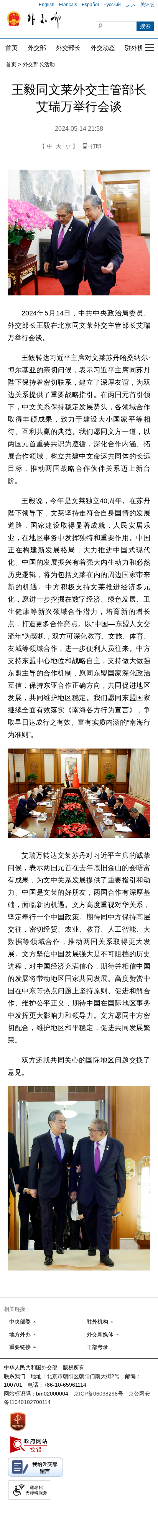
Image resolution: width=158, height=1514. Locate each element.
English (46, 4)
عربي (130, 4)
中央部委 (20, 1322)
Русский (112, 4)
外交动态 (103, 48)
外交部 (37, 48)
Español (90, 4)
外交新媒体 (100, 1334)
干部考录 (97, 1347)
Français (68, 4)
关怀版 (147, 4)
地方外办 (20, 1334)
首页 (11, 48)
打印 (96, 146)
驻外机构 (137, 48)
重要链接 (20, 1347)
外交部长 (68, 48)
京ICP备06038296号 (98, 1394)
